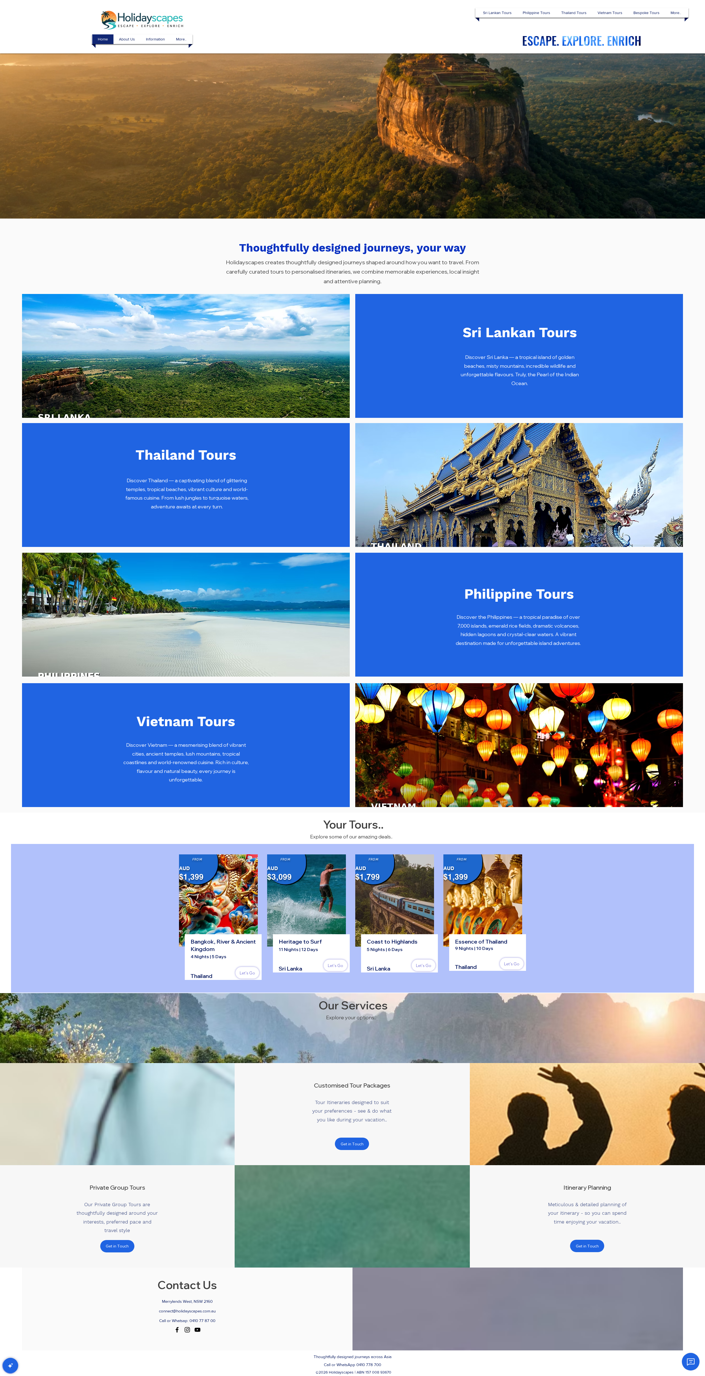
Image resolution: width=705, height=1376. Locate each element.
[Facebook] (177, 1329)
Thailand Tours (185, 455)
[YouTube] (197, 1329)
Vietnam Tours (186, 721)
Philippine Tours (519, 594)
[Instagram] (187, 1329)
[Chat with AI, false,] (10, 1365)
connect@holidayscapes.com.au (187, 1311)
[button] (497, 13)
